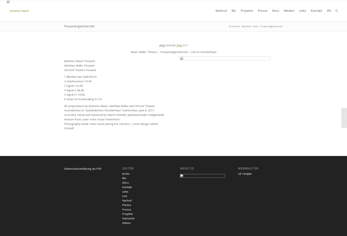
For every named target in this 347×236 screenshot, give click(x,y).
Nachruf (127, 200)
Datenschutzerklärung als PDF (83, 168)
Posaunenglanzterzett (79, 26)
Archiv (126, 173)
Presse (126, 209)
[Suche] (336, 10)
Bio (124, 178)
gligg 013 (182, 45)
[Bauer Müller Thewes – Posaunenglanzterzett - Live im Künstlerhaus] (225, 59)
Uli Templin (245, 173)
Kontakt (127, 187)
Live (124, 196)
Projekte (127, 214)
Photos (126, 205)
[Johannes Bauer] (18, 10)
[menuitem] (221, 10)
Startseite (128, 218)
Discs (125, 182)
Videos (126, 223)
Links (125, 191)
